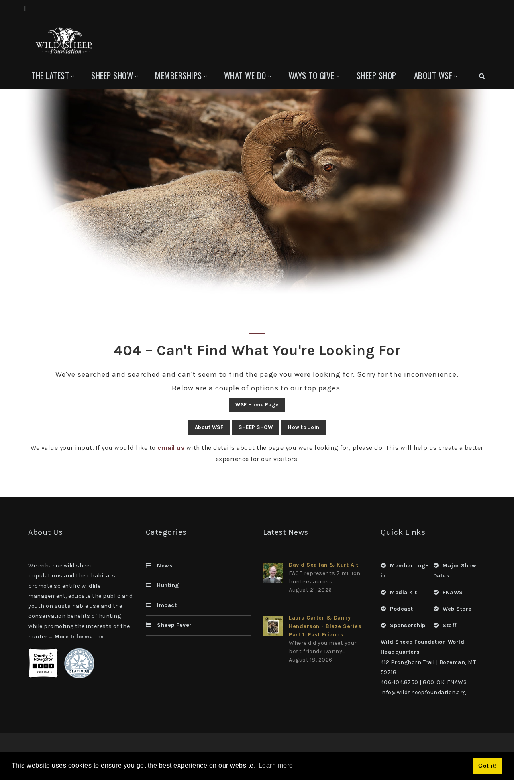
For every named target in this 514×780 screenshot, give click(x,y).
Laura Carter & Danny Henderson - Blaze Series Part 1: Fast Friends (325, 626)
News (165, 565)
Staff (450, 625)
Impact (167, 605)
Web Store (457, 608)
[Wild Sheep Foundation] (62, 39)
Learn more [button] (276, 765)
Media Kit (403, 592)
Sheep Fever (174, 625)
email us (170, 447)
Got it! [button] (487, 765)
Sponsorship (408, 625)
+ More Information (76, 636)
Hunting (168, 585)
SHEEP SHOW (256, 427)
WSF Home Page (257, 405)
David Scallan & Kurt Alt (323, 564)
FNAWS (453, 592)
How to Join (304, 427)
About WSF (209, 427)
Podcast (401, 608)
